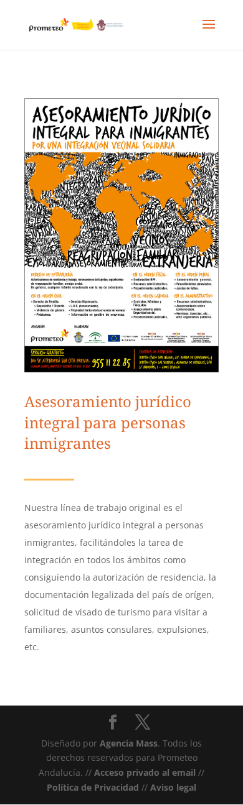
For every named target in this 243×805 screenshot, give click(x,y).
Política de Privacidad (93, 787)
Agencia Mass (129, 743)
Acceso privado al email (145, 772)
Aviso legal (173, 787)
